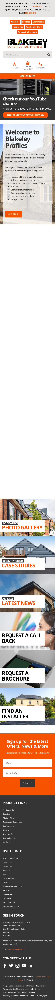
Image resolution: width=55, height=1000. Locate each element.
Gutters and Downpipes (12, 822)
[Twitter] (11, 966)
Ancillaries (7, 842)
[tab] (48, 81)
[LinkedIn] (30, 966)
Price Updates (8, 878)
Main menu (26, 76)
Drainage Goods (9, 834)
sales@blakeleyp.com (16, 949)
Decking (6, 830)
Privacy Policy (8, 862)
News (5, 874)
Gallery (6, 882)
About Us (15, 21)
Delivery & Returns (10, 858)
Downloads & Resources (13, 886)
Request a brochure (27, 32)
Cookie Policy (8, 866)
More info (37, 6)
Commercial (38, 21)
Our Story (13, 214)
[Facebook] (5, 966)
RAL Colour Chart (34, 27)
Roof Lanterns (8, 826)
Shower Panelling (10, 838)
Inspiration (18, 27)
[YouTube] (24, 966)
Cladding (6, 814)
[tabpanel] (27, 99)
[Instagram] (17, 966)
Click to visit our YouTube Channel (25, 115)
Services (26, 21)
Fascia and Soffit (9, 810)
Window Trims (8, 818)
